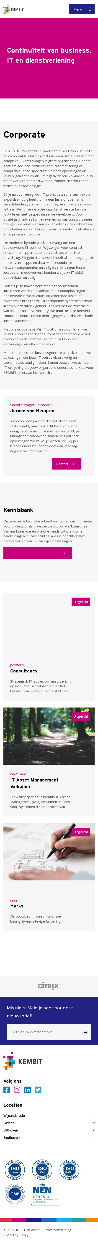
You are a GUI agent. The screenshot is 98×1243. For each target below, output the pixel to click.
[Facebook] (7, 1090)
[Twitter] (38, 1090)
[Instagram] (18, 1090)
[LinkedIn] (28, 1090)
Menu (77, 9)
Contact (62, 464)
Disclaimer (32, 1229)
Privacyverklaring (58, 1229)
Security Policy (17, 1234)
